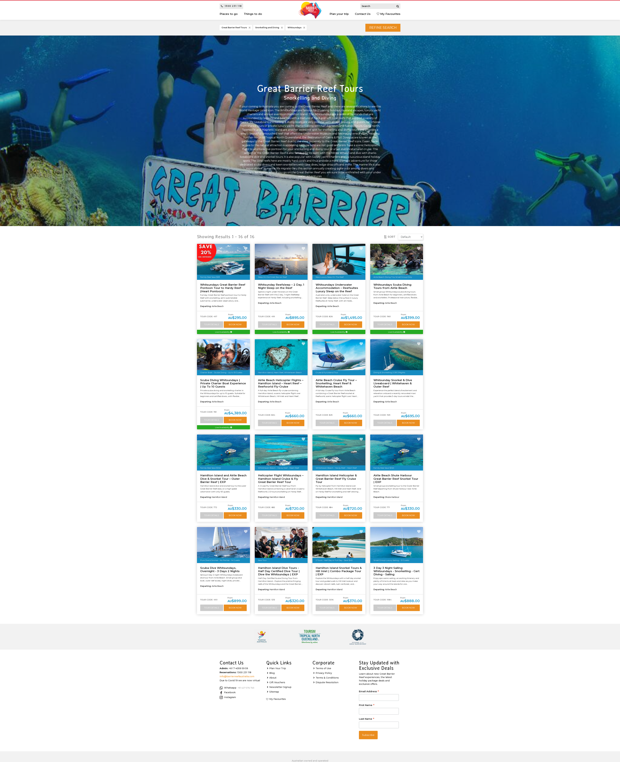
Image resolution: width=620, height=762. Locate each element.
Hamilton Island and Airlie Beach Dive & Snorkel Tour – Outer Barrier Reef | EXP (223, 479)
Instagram (230, 697)
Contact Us (363, 14)
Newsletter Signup (280, 687)
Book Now (235, 324)
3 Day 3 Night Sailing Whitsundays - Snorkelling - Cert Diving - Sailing (396, 571)
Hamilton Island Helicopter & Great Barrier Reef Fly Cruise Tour (336, 479)
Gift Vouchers (277, 682)
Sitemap (274, 691)
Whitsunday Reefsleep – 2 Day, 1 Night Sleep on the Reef (281, 286)
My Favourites (389, 14)
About (272, 677)
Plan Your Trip (277, 668)
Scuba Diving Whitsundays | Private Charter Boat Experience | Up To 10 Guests (223, 383)
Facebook (230, 692)
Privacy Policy (324, 673)
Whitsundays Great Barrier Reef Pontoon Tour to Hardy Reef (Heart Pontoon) (222, 288)
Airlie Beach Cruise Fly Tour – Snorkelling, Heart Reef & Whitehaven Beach (336, 383)
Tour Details (211, 324)
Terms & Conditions (327, 677)
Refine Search (383, 28)
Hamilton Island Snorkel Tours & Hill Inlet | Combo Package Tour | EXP (339, 571)
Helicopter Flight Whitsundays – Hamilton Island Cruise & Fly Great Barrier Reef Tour (281, 479)
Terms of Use (323, 668)
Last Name (366, 719)
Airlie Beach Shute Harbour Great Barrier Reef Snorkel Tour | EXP (395, 479)
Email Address (369, 691)
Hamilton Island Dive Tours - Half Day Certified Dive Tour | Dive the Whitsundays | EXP (279, 571)
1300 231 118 (233, 6)
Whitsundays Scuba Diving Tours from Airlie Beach (392, 286)
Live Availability (222, 332)
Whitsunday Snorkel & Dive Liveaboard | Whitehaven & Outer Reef (392, 383)
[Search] (397, 6)
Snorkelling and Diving (267, 27)
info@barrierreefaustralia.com (237, 676)
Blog (272, 673)
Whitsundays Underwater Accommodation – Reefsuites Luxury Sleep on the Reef (337, 288)
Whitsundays (294, 27)
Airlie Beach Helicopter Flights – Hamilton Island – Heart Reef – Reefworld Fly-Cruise (280, 383)
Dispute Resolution (327, 682)
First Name (366, 705)
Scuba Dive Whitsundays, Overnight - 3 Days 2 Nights (220, 569)
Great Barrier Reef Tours (234, 27)
